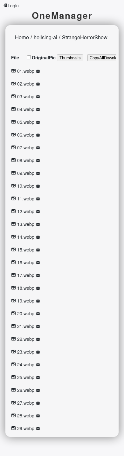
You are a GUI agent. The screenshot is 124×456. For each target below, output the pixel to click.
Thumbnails (70, 58)
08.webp (25, 160)
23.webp (25, 351)
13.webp (25, 224)
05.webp (25, 122)
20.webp (25, 313)
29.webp (25, 428)
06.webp (25, 134)
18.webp (25, 288)
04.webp (25, 109)
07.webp (25, 147)
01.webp (25, 71)
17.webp (25, 275)
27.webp (25, 403)
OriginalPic (44, 57)
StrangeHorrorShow (84, 37)
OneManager (62, 15)
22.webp (25, 339)
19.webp (25, 300)
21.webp (25, 326)
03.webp (25, 96)
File (15, 57)
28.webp (25, 415)
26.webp (25, 390)
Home (22, 37)
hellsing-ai (45, 37)
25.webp (25, 377)
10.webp (25, 186)
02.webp (25, 83)
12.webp (25, 211)
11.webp (25, 198)
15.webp (25, 249)
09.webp (25, 173)
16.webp (25, 262)
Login (13, 5)
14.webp (25, 237)
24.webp (25, 364)
